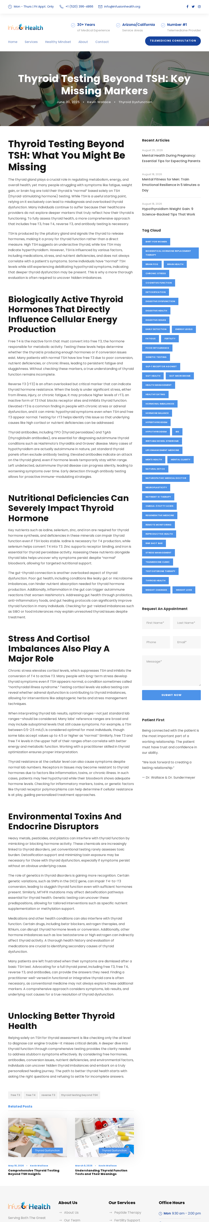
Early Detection (156, 329)
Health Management (159, 385)
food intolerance (157, 347)
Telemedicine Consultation (173, 40)
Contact (102, 42)
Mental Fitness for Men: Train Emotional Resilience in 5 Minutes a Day (171, 185)
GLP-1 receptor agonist (161, 366)
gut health (153, 375)
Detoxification (156, 292)
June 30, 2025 (68, 102)
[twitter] (193, 6)
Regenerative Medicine (160, 515)
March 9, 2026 (83, 1165)
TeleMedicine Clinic (158, 562)
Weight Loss (184, 589)
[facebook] (187, 6)
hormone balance (157, 413)
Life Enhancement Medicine (162, 450)
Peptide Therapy (127, 1212)
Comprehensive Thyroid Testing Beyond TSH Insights (33, 1172)
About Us (71, 1212)
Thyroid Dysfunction (135, 102)
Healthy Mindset (58, 42)
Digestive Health (156, 310)
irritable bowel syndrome (162, 441)
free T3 (15, 1095)
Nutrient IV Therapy (158, 496)
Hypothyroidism (156, 431)
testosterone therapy (160, 571)
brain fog (152, 264)
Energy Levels (183, 329)
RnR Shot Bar (154, 543)
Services (31, 42)
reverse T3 (48, 1095)
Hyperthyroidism (156, 422)
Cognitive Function (159, 282)
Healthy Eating (155, 394)
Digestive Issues (156, 320)
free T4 (31, 1095)
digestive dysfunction (160, 301)
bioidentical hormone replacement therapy (168, 252)
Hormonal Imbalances (160, 403)
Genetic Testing (156, 357)
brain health (175, 264)
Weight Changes (156, 589)
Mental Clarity (180, 459)
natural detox (155, 468)
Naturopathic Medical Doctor (166, 478)
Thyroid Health (155, 580)
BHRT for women (156, 241)
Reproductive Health (159, 533)
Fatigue (151, 338)
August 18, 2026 (152, 174)
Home (12, 42)
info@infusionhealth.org (122, 6)
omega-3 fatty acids (159, 506)
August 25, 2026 (152, 150)
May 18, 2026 (16, 1165)
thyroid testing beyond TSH (79, 1095)
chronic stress (156, 273)
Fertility (170, 338)
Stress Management (158, 552)
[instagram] (199, 6)
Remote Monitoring (158, 524)
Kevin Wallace (99, 102)
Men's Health (154, 459)
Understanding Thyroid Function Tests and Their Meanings (101, 1172)
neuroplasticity (156, 487)
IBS (177, 431)
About (83, 42)
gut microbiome (179, 375)
